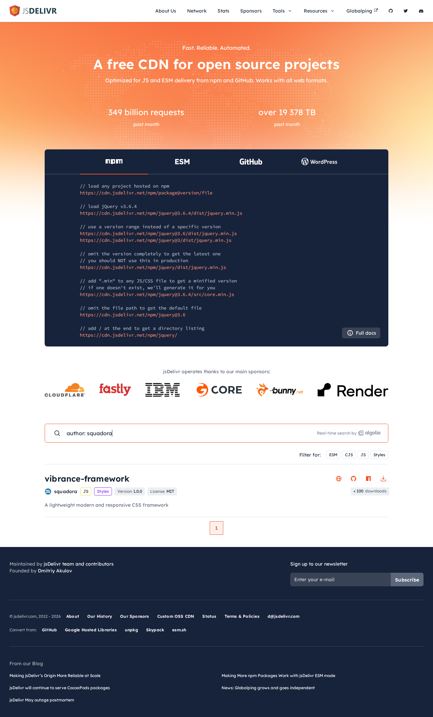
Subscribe (407, 580)
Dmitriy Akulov (55, 571)
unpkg (131, 629)
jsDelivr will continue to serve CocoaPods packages (59, 687)
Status (209, 616)
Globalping (359, 11)
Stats (223, 11)
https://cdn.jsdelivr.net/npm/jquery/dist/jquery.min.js (153, 267)
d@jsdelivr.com (284, 616)
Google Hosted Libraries (91, 629)
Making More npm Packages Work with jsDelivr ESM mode (278, 675)
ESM (333, 454)
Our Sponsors (134, 616)
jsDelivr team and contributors (79, 564)
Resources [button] (315, 11)
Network (197, 11)
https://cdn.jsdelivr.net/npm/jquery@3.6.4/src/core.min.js (157, 294)
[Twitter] (406, 11)
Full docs (366, 333)
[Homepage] (339, 478)
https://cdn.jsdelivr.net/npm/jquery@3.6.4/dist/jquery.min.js (161, 213)
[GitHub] (391, 11)
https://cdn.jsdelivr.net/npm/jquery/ (128, 335)
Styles (379, 454)
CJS (349, 454)
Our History (99, 616)
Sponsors (251, 11)
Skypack (155, 629)
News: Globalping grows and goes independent (268, 687)
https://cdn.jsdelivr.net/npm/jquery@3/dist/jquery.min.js (155, 240)
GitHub (49, 629)
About (72, 616)
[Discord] (421, 11)
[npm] (368, 478)
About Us (165, 11)
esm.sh (179, 629)
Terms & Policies (242, 616)
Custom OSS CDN (176, 616)
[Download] (383, 478)
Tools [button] (279, 11)
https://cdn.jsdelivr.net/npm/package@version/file (146, 193)
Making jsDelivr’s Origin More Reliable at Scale (54, 675)
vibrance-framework (87, 478)
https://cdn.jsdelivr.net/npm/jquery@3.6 (132, 315)
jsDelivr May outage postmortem (41, 699)
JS (363, 454)
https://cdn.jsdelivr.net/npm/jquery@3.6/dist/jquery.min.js (158, 233)
